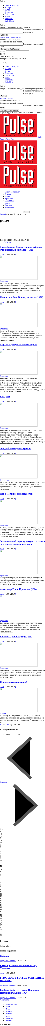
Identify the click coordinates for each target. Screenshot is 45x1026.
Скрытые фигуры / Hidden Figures (18, 344)
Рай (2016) (5, 396)
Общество (9, 14)
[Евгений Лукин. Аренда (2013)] (19, 666)
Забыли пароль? (7, 98)
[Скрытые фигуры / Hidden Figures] (19, 374)
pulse (2, 254)
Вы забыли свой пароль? (10, 37)
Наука (7, 10)
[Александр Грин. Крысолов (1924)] (11, 618)
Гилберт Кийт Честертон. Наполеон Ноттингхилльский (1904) (19, 991)
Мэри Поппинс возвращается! (16, 493)
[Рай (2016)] (19, 426)
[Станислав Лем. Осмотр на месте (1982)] (19, 326)
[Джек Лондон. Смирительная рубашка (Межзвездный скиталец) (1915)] (19, 279)
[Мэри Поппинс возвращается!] (19, 523)
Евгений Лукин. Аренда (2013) (16, 636)
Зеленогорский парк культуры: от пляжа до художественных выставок (22, 542)
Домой (3, 214)
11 (8, 724)
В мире (8, 7)
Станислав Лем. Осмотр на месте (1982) (21, 297)
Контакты (9, 19)
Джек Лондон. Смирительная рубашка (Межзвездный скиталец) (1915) (21, 248)
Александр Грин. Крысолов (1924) (18, 589)
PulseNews (9, 21)
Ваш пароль (28, 32)
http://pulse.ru (5, 242)
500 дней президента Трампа (15, 448)
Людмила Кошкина (8, 961)
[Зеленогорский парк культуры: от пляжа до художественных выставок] (19, 573)
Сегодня (3, 782)
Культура (9, 12)
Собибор (5, 956)
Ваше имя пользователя (33, 30)
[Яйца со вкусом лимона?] (19, 711)
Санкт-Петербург (12, 5)
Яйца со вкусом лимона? (13, 682)
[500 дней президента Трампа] (19, 478)
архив (7, 16)
